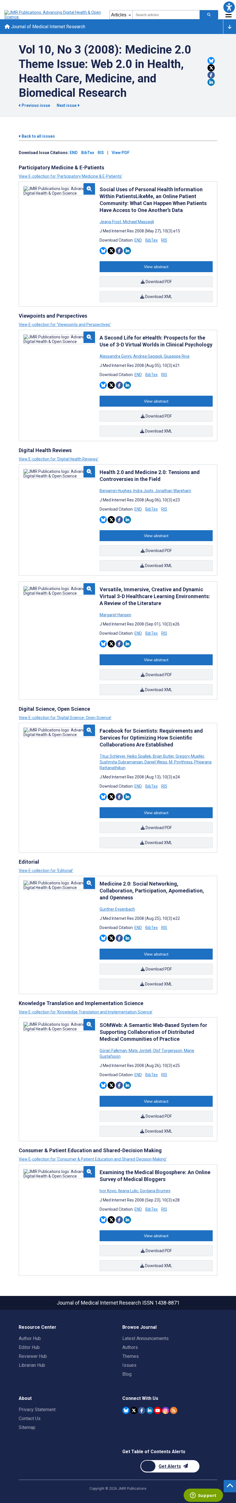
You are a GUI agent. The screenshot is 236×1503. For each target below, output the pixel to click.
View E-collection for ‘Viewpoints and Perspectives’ (65, 324)
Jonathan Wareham (172, 490)
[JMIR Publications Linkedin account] (149, 1410)
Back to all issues (38, 136)
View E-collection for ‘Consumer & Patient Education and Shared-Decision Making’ (93, 1159)
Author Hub (30, 1338)
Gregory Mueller (190, 756)
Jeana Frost (111, 221)
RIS (101, 152)
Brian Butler (163, 756)
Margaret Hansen (115, 615)
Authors (130, 1347)
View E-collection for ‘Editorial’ (46, 870)
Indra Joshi (143, 490)
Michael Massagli (138, 221)
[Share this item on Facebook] (211, 75)
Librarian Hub (32, 1365)
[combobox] (166, 14)
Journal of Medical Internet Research (47, 26)
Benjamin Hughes (116, 490)
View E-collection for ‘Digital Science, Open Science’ (65, 717)
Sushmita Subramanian (122, 762)
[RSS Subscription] (173, 1410)
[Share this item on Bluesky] (211, 60)
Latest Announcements (145, 1338)
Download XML (158, 296)
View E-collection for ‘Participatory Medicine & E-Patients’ (70, 176)
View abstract (156, 266)
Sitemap (27, 1427)
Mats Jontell (140, 1050)
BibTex (87, 152)
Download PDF (158, 281)
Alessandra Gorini (116, 356)
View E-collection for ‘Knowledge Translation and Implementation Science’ (86, 1012)
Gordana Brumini (154, 1191)
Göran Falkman (114, 1050)
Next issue (67, 105)
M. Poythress (180, 762)
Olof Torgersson (167, 1050)
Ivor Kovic (108, 1191)
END (74, 152)
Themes (130, 1356)
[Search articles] (209, 14)
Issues (129, 1365)
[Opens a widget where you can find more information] (203, 1496)
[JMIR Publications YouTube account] (157, 1410)
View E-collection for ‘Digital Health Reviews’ (58, 459)
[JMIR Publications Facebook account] (141, 1410)
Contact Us (30, 1418)
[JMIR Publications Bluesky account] (126, 1410)
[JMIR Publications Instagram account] (165, 1410)
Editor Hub (29, 1347)
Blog (127, 1374)
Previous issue (36, 105)
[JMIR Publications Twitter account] (134, 1410)
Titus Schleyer (113, 756)
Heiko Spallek (139, 756)
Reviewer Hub (33, 1356)
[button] (228, 7)
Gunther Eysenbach (117, 909)
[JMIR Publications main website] (53, 14)
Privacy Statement (37, 1409)
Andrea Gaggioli (147, 356)
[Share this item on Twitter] (211, 67)
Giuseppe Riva (176, 356)
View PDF (121, 152)
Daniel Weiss (156, 762)
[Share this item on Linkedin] (211, 82)
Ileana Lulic (128, 1191)
